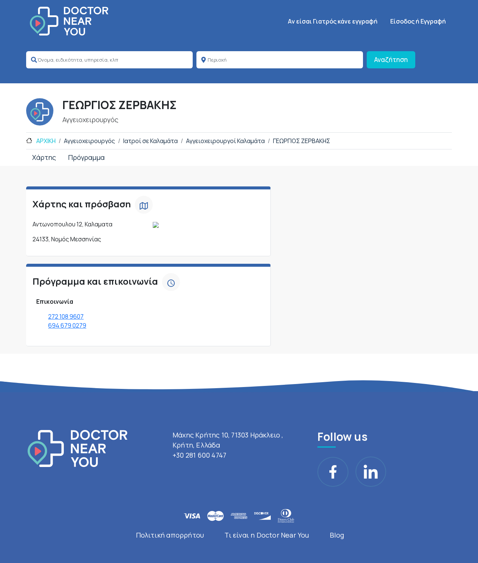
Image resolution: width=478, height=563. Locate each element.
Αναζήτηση (391, 59)
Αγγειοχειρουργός (89, 141)
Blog (337, 534)
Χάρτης (44, 157)
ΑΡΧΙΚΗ (45, 141)
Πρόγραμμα (86, 157)
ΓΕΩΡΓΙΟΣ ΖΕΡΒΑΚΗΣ (301, 141)
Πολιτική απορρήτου (170, 534)
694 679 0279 (67, 325)
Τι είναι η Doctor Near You (266, 534)
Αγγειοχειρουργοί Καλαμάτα (225, 141)
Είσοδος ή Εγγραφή (418, 21)
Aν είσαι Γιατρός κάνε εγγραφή (333, 21)
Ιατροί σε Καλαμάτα (150, 141)
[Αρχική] (69, 21)
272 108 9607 (66, 316)
